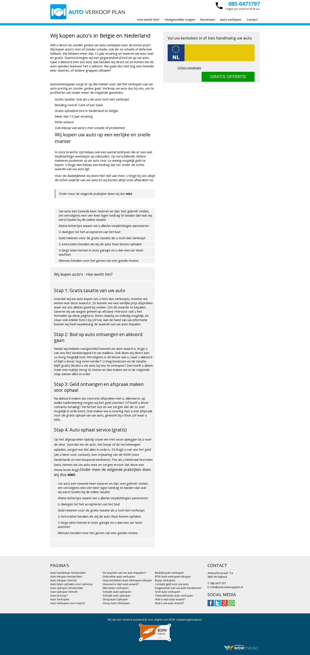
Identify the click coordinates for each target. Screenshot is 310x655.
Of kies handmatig (189, 68)
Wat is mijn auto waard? (170, 599)
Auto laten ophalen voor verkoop (71, 584)
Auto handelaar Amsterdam (68, 573)
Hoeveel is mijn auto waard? (121, 584)
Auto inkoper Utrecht (63, 580)
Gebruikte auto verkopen (119, 576)
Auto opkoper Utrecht (64, 592)
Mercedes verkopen (116, 588)
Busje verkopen (165, 580)
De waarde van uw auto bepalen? (124, 573)
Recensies (207, 19)
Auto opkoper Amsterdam (66, 588)
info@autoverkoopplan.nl (226, 587)
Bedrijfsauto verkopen (169, 573)
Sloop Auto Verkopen (116, 603)
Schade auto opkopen (117, 592)
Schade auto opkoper (117, 595)
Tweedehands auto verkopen (174, 595)
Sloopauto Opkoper (115, 599)
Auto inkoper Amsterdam (66, 576)
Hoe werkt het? (148, 19)
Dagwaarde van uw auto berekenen (178, 588)
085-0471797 (244, 3)
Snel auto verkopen (167, 592)
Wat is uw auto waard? (169, 603)
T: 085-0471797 (217, 583)
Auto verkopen (230, 19)
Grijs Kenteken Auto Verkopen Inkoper (127, 580)
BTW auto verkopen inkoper (173, 576)
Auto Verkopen (59, 599)
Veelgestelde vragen (180, 19)
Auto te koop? (59, 595)
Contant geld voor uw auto (172, 584)
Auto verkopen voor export (67, 603)
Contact (252, 19)
